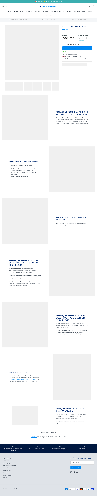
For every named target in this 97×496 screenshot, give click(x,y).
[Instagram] (74, 472)
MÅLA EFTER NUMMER (79, 11)
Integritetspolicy (7, 475)
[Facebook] (71, 472)
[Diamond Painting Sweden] (48, 6)
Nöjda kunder (6, 463)
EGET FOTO (8, 11)
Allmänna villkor (7, 470)
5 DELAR (45, 11)
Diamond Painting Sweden (12, 489)
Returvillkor (6, 468)
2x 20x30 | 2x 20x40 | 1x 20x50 (68, 38)
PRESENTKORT (48, 16)
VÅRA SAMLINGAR (18, 11)
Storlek (64, 35)
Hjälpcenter (6, 461)
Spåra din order (7, 458)
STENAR (69, 11)
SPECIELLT (37, 11)
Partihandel (6, 473)
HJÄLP (90, 11)
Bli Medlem (75, 467)
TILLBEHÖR (29, 11)
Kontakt (5, 477)
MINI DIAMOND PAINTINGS (57, 11)
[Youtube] (77, 472)
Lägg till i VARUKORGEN (77, 48)
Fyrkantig (81, 38)
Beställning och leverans (9, 465)
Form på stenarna (83, 35)
